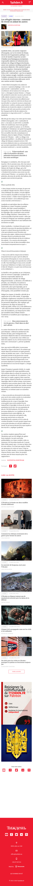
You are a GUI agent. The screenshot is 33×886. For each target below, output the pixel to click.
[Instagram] (29, 771)
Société (4, 16)
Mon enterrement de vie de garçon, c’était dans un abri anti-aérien (16, 323)
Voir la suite (16, 671)
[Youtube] (4, 771)
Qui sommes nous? (16, 873)
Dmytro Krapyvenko (7, 506)
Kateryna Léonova (7, 633)
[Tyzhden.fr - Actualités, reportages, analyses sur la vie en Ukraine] (16, 3)
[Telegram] (23, 771)
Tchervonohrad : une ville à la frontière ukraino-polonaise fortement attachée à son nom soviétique (16, 154)
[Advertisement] (16, 788)
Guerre (11, 16)
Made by (11, 866)
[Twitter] (15, 466)
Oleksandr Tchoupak (8, 666)
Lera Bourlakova (6, 569)
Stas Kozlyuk (5, 538)
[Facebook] (10, 466)
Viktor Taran (5, 602)
